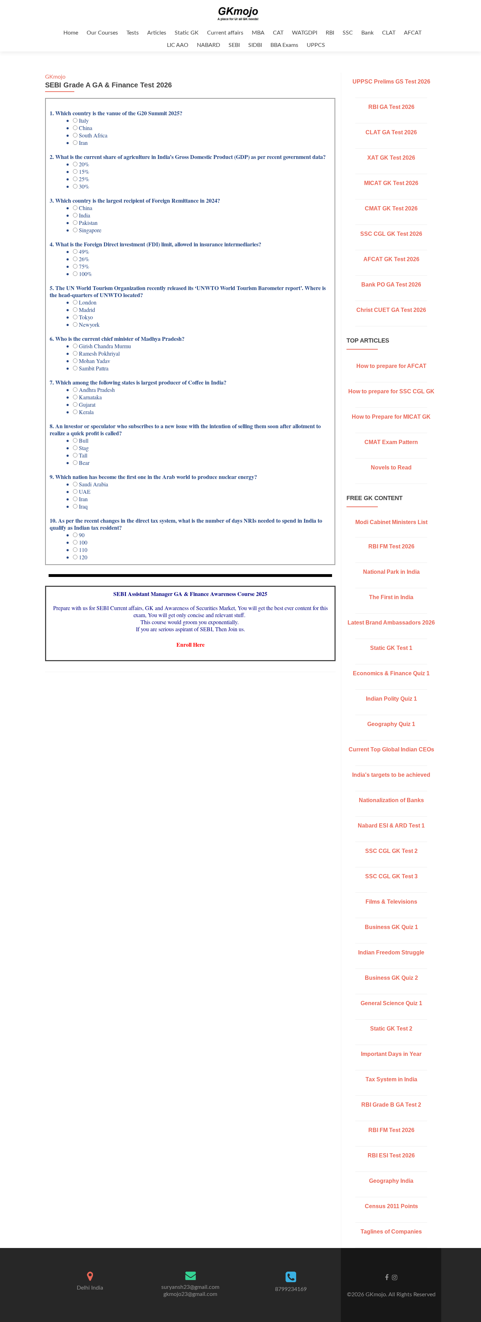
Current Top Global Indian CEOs (391, 749)
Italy (84, 120)
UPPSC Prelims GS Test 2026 (391, 82)
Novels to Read (391, 468)
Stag (84, 447)
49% (84, 251)
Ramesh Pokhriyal (99, 353)
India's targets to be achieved (391, 775)
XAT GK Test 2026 (391, 158)
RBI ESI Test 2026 (391, 1155)
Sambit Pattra (93, 368)
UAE (84, 491)
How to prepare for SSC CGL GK (391, 391)
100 (83, 542)
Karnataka (90, 397)
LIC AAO (177, 45)
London (87, 302)
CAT (278, 33)
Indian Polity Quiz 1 (391, 699)
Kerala (86, 412)
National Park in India (391, 572)
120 (83, 557)
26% (84, 259)
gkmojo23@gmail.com (190, 1294)
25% (84, 179)
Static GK (187, 33)
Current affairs (225, 33)
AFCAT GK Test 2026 (391, 259)
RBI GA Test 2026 (391, 107)
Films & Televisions (391, 902)
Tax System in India (391, 1079)
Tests (132, 33)
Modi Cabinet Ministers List (391, 522)
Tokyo (86, 317)
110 (83, 549)
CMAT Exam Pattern (391, 442)
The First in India (391, 597)
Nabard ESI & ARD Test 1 (391, 826)
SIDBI (255, 45)
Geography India (391, 1181)
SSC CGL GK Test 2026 (391, 234)
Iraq (83, 506)
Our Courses (102, 33)
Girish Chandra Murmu (105, 346)
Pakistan (88, 222)
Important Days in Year (391, 1054)
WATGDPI (304, 33)
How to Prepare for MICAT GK (391, 417)
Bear (84, 462)
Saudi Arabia (93, 484)
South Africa (93, 135)
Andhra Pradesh (97, 389)
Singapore (90, 230)
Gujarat (87, 404)
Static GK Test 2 (391, 1029)
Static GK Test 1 (391, 648)
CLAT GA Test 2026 (391, 132)
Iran (83, 142)
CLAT (388, 33)
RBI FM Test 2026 (391, 546)
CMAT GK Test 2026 (391, 208)
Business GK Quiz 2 (391, 978)
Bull (83, 440)
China (85, 127)
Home (70, 33)
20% (84, 164)
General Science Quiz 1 (391, 1003)
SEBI (234, 45)
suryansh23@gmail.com (190, 1287)
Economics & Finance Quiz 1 (391, 673)
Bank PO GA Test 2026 (391, 285)
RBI (330, 33)
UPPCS (316, 45)
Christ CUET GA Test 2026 (391, 310)
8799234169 (291, 1289)
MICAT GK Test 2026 (391, 183)
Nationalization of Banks (391, 800)
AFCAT (412, 33)
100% (85, 273)
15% (84, 171)
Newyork (89, 324)
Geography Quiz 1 (391, 724)
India (84, 215)
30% (84, 186)
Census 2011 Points (391, 1206)
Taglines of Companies (391, 1232)
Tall (83, 455)
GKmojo (55, 77)
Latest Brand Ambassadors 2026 (391, 623)
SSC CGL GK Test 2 (391, 851)
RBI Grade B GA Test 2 (391, 1105)
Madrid (87, 309)
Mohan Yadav (94, 360)
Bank (367, 33)
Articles (156, 33)
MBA (258, 33)
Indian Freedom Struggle (391, 952)
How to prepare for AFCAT (391, 366)
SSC (348, 33)
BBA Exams (284, 45)
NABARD (208, 45)
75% (84, 266)
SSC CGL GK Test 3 (391, 876)
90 (82, 535)
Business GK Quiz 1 (391, 927)
